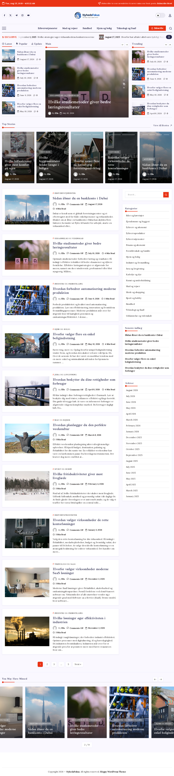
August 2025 (132, 461)
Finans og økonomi (135, 245)
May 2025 (130, 478)
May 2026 (131, 408)
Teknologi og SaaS (135, 310)
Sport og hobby (133, 298)
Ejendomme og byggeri (138, 221)
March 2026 (132, 419)
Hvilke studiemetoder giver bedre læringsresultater (28, 71)
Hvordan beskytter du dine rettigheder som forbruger (158, 106)
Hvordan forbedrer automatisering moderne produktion (29, 88)
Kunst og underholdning (138, 280)
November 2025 (134, 443)
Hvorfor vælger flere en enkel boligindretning (29, 105)
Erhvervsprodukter (135, 233)
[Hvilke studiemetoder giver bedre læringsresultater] (87, 83)
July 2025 (130, 467)
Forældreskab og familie (138, 251)
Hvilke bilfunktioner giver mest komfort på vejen (103, 37)
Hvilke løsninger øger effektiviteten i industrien (79, 620)
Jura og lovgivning (135, 268)
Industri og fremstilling (137, 262)
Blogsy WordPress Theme (113, 771)
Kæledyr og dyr (133, 274)
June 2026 (131, 402)
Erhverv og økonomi (136, 227)
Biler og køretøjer (135, 215)
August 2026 (132, 390)
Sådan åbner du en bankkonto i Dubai (26, 53)
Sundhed (130, 304)
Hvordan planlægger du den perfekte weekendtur (79, 427)
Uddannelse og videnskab (139, 316)
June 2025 (131, 472)
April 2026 (131, 414)
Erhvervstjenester (135, 239)
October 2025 (132, 449)
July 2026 (130, 396)
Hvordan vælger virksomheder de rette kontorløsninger (80, 522)
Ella (56, 113)
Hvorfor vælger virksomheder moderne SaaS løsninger (80, 571)
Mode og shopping (135, 292)
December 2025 (134, 437)
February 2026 (133, 425)
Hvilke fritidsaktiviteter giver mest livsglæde (78, 476)
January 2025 (132, 496)
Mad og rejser (133, 286)
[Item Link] (8, 55)
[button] (160, 15)
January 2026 (132, 431)
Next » (78, 664)
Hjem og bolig (133, 257)
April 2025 (131, 484)
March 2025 (132, 490)
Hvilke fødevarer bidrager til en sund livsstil (30, 37)
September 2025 (134, 455)
